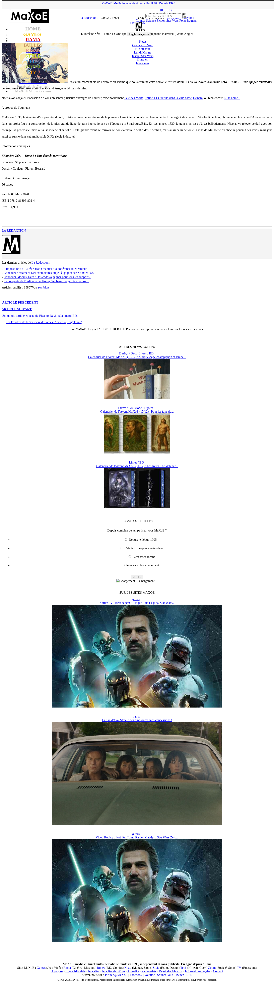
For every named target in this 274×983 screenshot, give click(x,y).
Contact (218, 971)
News (142, 41)
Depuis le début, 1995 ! (143, 539)
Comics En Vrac (142, 45)
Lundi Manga (142, 52)
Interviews (142, 63)
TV (239, 967)
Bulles (101, 967)
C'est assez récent (144, 557)
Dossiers (142, 59)
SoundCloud (165, 975)
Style (156, 967)
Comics (140, 20)
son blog (43, 287)
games (136, 599)
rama (136, 716)
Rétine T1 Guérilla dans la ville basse (168, 98)
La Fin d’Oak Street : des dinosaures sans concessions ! (137, 720)
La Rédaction (14, 230)
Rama (67, 967)
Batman (192, 20)
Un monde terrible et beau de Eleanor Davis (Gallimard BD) (40, 315)
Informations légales (197, 971)
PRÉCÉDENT (20, 302)
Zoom (212, 967)
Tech (183, 967)
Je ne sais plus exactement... (143, 565)
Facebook (136, 975)
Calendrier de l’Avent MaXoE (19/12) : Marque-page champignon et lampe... (137, 357)
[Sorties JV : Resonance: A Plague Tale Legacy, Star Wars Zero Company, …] (137, 706)
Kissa (127, 967)
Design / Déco (128, 353)
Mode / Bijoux (143, 408)
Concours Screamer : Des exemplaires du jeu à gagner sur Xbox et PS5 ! (49, 272)
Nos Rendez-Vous (113, 971)
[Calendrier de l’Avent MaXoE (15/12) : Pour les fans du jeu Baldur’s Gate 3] (137, 452)
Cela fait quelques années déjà (144, 548)
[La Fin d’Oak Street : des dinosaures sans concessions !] (137, 823)
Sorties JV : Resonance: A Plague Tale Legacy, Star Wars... (137, 602)
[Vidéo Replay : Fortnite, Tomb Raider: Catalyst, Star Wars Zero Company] (137, 941)
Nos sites (93, 971)
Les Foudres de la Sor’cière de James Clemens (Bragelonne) (44, 322)
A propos (57, 971)
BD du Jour (142, 49)
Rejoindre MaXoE (170, 971)
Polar (182, 20)
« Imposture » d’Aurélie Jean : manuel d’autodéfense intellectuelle (45, 268)
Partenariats (149, 971)
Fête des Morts (133, 98)
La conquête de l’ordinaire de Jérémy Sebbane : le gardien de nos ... (46, 281)
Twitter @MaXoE (116, 975)
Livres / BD (146, 353)
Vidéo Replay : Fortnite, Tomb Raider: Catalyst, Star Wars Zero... (137, 837)
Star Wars (172, 20)
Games (41, 967)
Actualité (133, 971)
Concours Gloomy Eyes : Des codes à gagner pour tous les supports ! (47, 277)
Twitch (179, 975)
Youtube (149, 975)
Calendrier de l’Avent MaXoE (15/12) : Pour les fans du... (137, 411)
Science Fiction (155, 20)
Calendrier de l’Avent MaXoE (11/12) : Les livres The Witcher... (137, 466)
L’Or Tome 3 (232, 98)
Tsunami (198, 98)
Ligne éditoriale (75, 971)
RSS (189, 975)
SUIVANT (17, 309)
